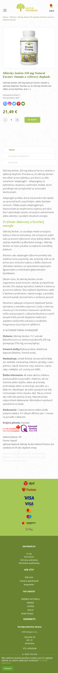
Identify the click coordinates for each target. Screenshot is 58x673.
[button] (52, 9)
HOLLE (30, 610)
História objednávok (29, 581)
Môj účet (29, 577)
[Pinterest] (19, 104)
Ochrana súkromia (29, 560)
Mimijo (30, 602)
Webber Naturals (30, 599)
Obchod (13, 17)
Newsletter (29, 584)
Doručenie (29, 556)
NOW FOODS (27, 613)
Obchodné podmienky (29, 563)
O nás (29, 553)
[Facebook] (5, 104)
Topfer (30, 606)
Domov (5, 17)
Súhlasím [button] (7, 668)
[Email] (23, 104)
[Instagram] (10, 104)
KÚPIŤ (34, 120)
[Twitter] (14, 104)
